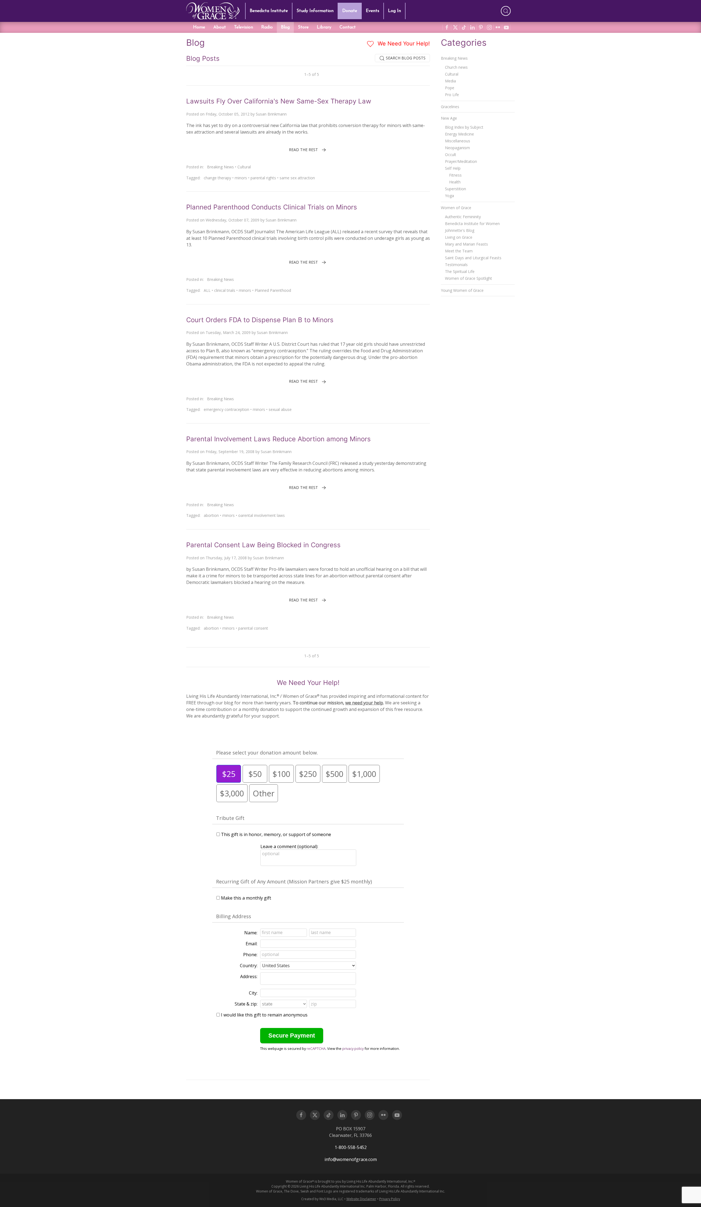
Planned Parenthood (273, 290)
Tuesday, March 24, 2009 (228, 332)
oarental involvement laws (261, 515)
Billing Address (233, 916)
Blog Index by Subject (464, 127)
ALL (207, 290)
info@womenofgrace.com (350, 1159)
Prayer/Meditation (461, 161)
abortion (211, 515)
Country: (248, 966)
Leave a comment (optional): (289, 846)
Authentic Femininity (463, 216)
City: (253, 993)
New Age (449, 118)
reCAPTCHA (316, 1048)
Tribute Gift (230, 818)
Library (324, 27)
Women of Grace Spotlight (468, 278)
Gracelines (450, 106)
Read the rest (303, 149)
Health (455, 182)
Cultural (244, 166)
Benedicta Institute (269, 11)
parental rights (263, 177)
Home (199, 27)
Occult (450, 154)
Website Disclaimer (361, 1199)
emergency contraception (226, 409)
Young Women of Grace (462, 290)
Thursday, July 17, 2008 (226, 557)
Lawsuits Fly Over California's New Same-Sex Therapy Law (278, 101)
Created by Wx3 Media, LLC (322, 1199)
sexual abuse (280, 409)
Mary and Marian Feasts (466, 244)
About (219, 27)
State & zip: (246, 1004)
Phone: (250, 955)
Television (243, 27)
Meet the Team (459, 251)
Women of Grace (456, 207)
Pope (449, 87)
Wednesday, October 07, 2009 (232, 220)
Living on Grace (458, 237)
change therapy (217, 177)
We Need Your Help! (403, 43)
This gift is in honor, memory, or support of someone (276, 834)
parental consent (253, 628)
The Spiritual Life (460, 271)
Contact (348, 27)
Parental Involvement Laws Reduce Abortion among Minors (278, 439)
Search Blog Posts (405, 58)
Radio (267, 27)
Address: (248, 976)
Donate (349, 11)
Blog (285, 27)
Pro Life (452, 94)
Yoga (449, 195)
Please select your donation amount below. (267, 752)
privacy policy (353, 1048)
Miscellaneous (457, 140)
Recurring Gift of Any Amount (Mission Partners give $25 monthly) (294, 881)
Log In (394, 11)
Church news (456, 67)
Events (372, 11)
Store (303, 27)
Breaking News (220, 166)
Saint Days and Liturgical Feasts (473, 257)
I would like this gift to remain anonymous (264, 1015)
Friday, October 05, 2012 (227, 114)
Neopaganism (457, 147)
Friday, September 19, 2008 (230, 451)
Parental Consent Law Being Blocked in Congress (263, 545)
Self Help (453, 168)
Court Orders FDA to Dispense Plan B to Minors (260, 320)
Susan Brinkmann (271, 114)
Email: (251, 944)
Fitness (455, 175)
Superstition (455, 188)
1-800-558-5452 (351, 1147)
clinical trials (224, 290)
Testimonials (456, 264)
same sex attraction (297, 177)
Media (450, 80)
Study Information (315, 11)
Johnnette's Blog (459, 230)
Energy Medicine (459, 134)
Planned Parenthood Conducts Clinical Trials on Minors (271, 207)
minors (241, 177)
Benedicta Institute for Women (472, 223)
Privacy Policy (389, 1199)
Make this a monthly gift (246, 898)
